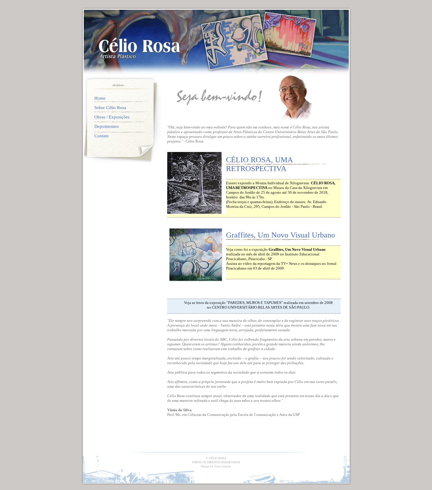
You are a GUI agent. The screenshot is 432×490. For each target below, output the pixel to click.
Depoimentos (106, 126)
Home (100, 98)
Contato (101, 135)
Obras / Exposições (112, 117)
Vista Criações (222, 466)
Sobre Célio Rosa (110, 107)
